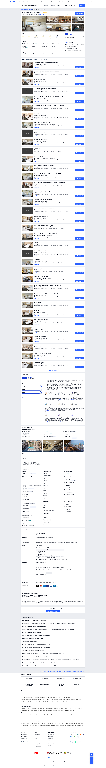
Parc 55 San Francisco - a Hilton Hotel (49, 701)
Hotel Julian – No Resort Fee (48, 695)
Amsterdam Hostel (73, 701)
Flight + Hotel (42, 1)
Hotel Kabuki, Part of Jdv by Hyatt (47, 699)
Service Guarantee (24, 736)
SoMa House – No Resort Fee (53, 697)
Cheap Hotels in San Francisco (45, 714)
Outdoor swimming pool (27, 431)
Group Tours (68, 1)
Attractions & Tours (34, 1)
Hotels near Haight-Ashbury (34, 710)
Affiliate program (51, 738)
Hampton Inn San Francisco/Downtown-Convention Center (31, 699)
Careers (36, 738)
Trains (24, 1)
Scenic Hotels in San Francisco (56, 714)
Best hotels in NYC (78, 721)
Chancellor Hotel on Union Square (65, 697)
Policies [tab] (45, 59)
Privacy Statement (38, 741)
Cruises (48, 1)
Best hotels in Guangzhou (70, 721)
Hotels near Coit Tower (67, 708)
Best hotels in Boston (33, 725)
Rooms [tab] (23, 59)
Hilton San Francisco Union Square (32, 12)
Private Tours (61, 1)
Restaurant (25, 434)
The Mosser (56, 695)
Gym (44, 431)
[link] (84, 2)
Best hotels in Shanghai (25, 721)
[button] (72, 1)
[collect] (91, 754)
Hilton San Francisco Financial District (74, 699)
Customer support (24, 734)
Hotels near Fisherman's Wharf (77, 708)
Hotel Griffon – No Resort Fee (37, 695)
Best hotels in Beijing (61, 721)
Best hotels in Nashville (25, 725)
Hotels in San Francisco (67, 671)
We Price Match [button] (71, 14)
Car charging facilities (26, 489)
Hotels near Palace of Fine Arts (26, 708)
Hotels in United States (51, 671)
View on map (67, 53)
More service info (24, 738)
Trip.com (41, 671)
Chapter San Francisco (58, 699)
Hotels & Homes (13, 1)
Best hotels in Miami (69, 723)
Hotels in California (59, 671)
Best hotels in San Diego (61, 723)
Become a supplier (51, 743)
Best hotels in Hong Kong (34, 721)
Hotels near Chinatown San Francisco (46, 710)
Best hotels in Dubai (44, 723)
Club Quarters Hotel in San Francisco (63, 701)
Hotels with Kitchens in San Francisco (27, 716)
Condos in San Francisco (25, 714)
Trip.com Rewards (51, 736)
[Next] (84, 446)
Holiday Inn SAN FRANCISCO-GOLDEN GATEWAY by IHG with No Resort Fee (34, 697)
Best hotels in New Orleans (78, 723)
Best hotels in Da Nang (79, 725)
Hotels (45, 671)
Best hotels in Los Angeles (69, 725)
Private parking (67, 431)
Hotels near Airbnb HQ (25, 710)
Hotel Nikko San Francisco (38, 701)
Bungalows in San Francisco (34, 714)
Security (49, 745)
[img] (34, 23)
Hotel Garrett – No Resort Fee (26, 695)
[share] (91, 758)
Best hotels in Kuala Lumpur (35, 723)
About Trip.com (37, 734)
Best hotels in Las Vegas (44, 721)
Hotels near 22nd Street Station (69, 710)
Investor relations (51, 734)
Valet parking (25, 491)
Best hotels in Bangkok (53, 721)
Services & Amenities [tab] (38, 59)
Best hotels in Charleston (60, 725)
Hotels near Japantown (49, 708)
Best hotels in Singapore (25, 723)
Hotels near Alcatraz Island (58, 708)
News (35, 736)
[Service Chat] (91, 762)
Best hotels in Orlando (42, 725)
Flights (20, 1)
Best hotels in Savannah (50, 725)
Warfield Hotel (65, 699)
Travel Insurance (54, 1)
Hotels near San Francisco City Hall (38, 708)
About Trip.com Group (38, 746)
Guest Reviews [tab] (29, 59)
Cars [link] (28, 1)
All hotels (49, 741)
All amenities (24, 49)
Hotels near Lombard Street (58, 710)
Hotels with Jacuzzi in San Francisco (68, 714)
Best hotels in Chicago (52, 723)
